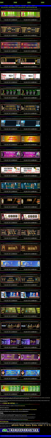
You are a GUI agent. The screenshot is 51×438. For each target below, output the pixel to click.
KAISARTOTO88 (18, 9)
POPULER (6, 5)
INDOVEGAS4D (18, 243)
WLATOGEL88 (18, 56)
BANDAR (24, 9)
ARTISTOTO (18, 352)
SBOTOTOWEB (18, 118)
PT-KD (2, 5)
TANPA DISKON (23, 5)
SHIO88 (18, 196)
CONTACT (33, 5)
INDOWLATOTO (18, 212)
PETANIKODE (21, 405)
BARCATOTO (18, 40)
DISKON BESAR (17, 5)
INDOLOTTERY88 (18, 290)
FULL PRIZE (11, 5)
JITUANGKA (18, 87)
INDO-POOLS (18, 274)
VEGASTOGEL (18, 368)
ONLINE (21, 409)
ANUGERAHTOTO (18, 321)
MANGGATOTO (18, 165)
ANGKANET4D (18, 134)
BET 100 (29, 5)
